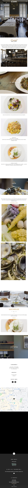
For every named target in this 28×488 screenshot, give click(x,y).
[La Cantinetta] (14, 1)
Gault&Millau (14, 309)
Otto (14, 464)
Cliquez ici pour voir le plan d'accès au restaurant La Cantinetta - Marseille (14, 399)
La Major (12, 486)
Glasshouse (15, 486)
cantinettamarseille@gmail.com (14, 473)
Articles (14, 317)
